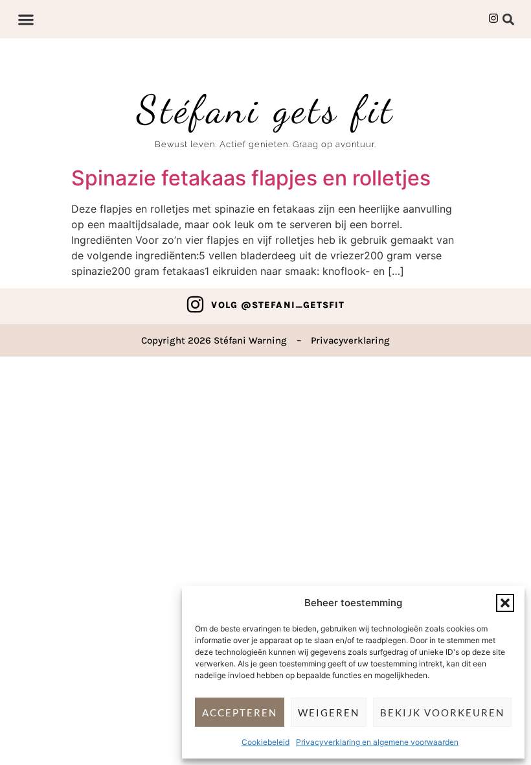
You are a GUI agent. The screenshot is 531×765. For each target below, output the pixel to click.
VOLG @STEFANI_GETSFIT (278, 305)
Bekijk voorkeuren (442, 712)
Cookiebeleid (265, 742)
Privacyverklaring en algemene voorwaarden (377, 742)
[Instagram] (195, 304)
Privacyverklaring (350, 340)
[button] (505, 602)
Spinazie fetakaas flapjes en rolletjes (251, 178)
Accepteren (239, 712)
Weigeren (328, 712)
